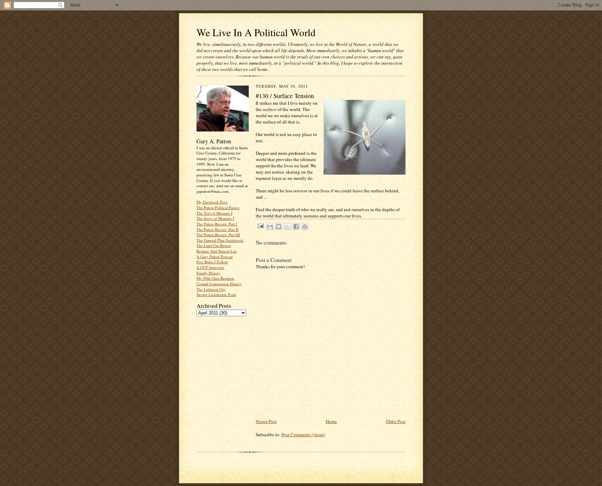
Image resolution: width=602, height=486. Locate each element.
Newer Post (266, 421)
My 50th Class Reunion (215, 278)
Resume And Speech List (216, 251)
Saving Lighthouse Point (216, 294)
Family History (208, 273)
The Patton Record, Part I (216, 223)
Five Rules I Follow (212, 261)
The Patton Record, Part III (218, 234)
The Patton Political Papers (217, 207)
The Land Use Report (213, 245)
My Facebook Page (211, 202)
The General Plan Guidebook (220, 240)
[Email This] (270, 226)
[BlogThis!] (278, 226)
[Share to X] (287, 226)
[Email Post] (260, 226)
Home (331, 421)
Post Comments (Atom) (303, 434)
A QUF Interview (210, 267)
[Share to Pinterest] (304, 226)
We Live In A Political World (256, 32)
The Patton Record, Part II (217, 229)
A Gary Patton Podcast (214, 256)
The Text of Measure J (214, 213)
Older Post (396, 421)
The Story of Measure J (215, 218)
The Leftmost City (211, 289)
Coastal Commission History (219, 283)
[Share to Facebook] (296, 226)
